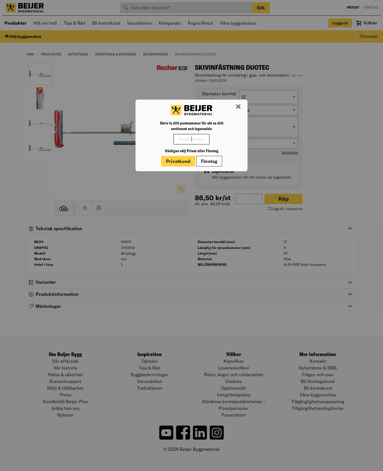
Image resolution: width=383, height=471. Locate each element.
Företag (209, 161)
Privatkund (178, 161)
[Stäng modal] (238, 107)
